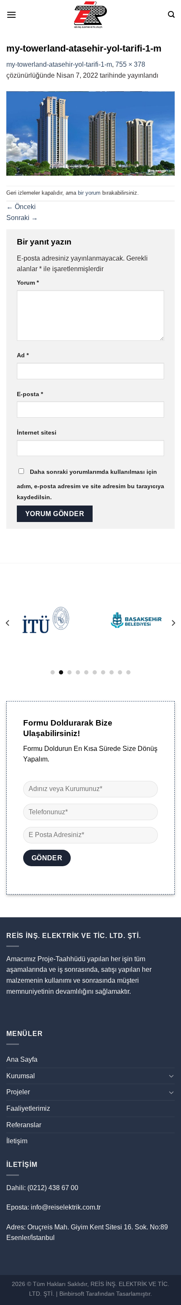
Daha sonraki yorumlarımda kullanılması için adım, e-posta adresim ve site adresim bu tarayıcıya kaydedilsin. (90, 484)
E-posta (30, 394)
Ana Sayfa (21, 1059)
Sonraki (22, 217)
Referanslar (23, 1124)
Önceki (21, 206)
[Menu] (11, 14)
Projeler (18, 1092)
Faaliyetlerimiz (28, 1108)
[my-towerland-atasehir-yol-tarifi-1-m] (90, 132)
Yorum (28, 282)
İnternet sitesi (36, 432)
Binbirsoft (71, 1293)
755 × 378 (130, 64)
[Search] (171, 14)
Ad (23, 355)
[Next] (173, 623)
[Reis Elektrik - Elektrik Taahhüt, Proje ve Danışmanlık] (90, 15)
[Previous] (8, 623)
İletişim (16, 1141)
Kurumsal (20, 1075)
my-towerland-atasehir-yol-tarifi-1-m (59, 64)
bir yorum (89, 193)
